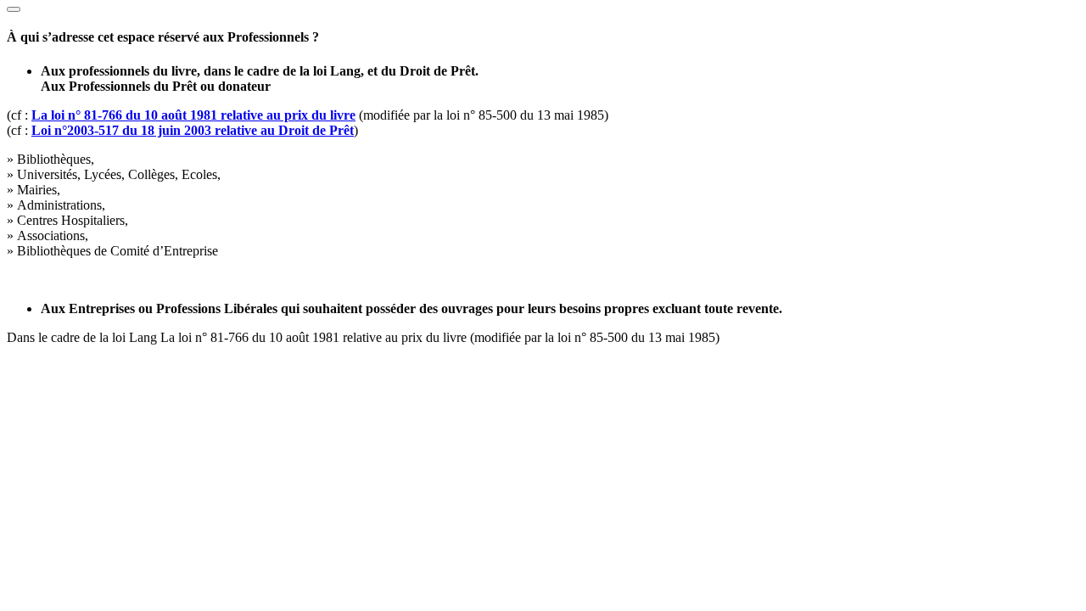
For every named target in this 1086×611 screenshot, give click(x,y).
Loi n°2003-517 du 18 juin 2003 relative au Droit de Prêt (192, 130)
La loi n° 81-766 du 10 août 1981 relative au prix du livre (193, 115)
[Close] (13, 9)
